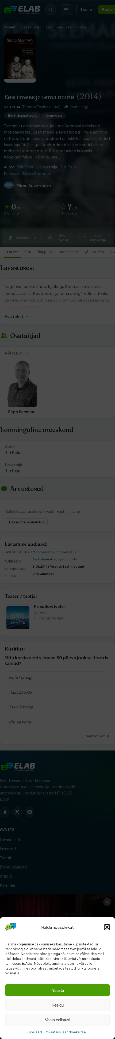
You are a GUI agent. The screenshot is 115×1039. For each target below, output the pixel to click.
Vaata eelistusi (57, 1020)
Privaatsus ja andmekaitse (65, 1032)
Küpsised (34, 1032)
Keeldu (58, 1005)
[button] (107, 927)
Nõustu (57, 990)
